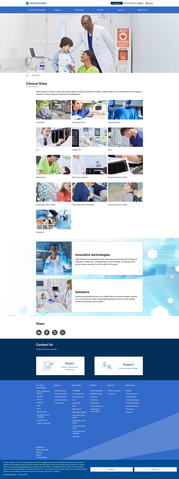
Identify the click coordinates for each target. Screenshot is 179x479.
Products (93, 385)
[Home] (36, 3)
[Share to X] (55, 332)
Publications (130, 409)
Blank (38, 243)
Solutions (57, 385)
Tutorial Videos (131, 397)
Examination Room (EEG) (79, 421)
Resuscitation (59, 403)
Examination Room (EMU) (79, 427)
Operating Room (78, 397)
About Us (110, 385)
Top (27, 75)
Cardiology (94, 400)
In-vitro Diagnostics (96, 406)
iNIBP (39, 406)
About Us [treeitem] (121, 10)
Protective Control (61, 394)
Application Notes (132, 406)
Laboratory (76, 436)
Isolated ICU (77, 403)
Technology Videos (132, 400)
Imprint (38, 454)
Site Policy (111, 394)
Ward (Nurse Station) (79, 412)
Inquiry (69, 363)
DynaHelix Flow (42, 420)
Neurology (93, 397)
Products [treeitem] (100, 10)
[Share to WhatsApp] (62, 332)
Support (128, 364)
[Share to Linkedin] (39, 332)
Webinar (129, 391)
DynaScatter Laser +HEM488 (43, 416)
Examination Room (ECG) (79, 416)
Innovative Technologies (41, 386)
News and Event (42, 449)
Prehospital (76, 391)
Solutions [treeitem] (57, 10)
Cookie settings (22, 474)
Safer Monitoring (60, 391)
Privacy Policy (41, 457)
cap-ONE (40, 396)
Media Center (130, 385)
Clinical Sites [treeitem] (79, 10)
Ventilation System (96, 394)
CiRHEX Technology (44, 423)
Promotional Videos (132, 403)
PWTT (39, 409)
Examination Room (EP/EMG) (79, 432)
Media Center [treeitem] (142, 10)
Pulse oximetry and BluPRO (43, 392)
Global (150, 3)
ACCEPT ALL (155, 469)
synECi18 (40, 402)
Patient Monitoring (96, 391)
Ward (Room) (77, 409)
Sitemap (39, 452)
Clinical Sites (76, 385)
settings (140, 3)
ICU (74, 400)
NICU (74, 406)
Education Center (132, 394)
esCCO (39, 399)
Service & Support (114, 391)
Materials (129, 412)
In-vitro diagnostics (61, 400)
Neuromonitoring (60, 397)
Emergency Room (78, 394)
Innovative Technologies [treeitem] (36, 10)
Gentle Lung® (41, 412)
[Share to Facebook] (47, 332)
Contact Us (116, 3)
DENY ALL (111, 469)
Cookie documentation (10, 474)
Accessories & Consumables (95, 410)
